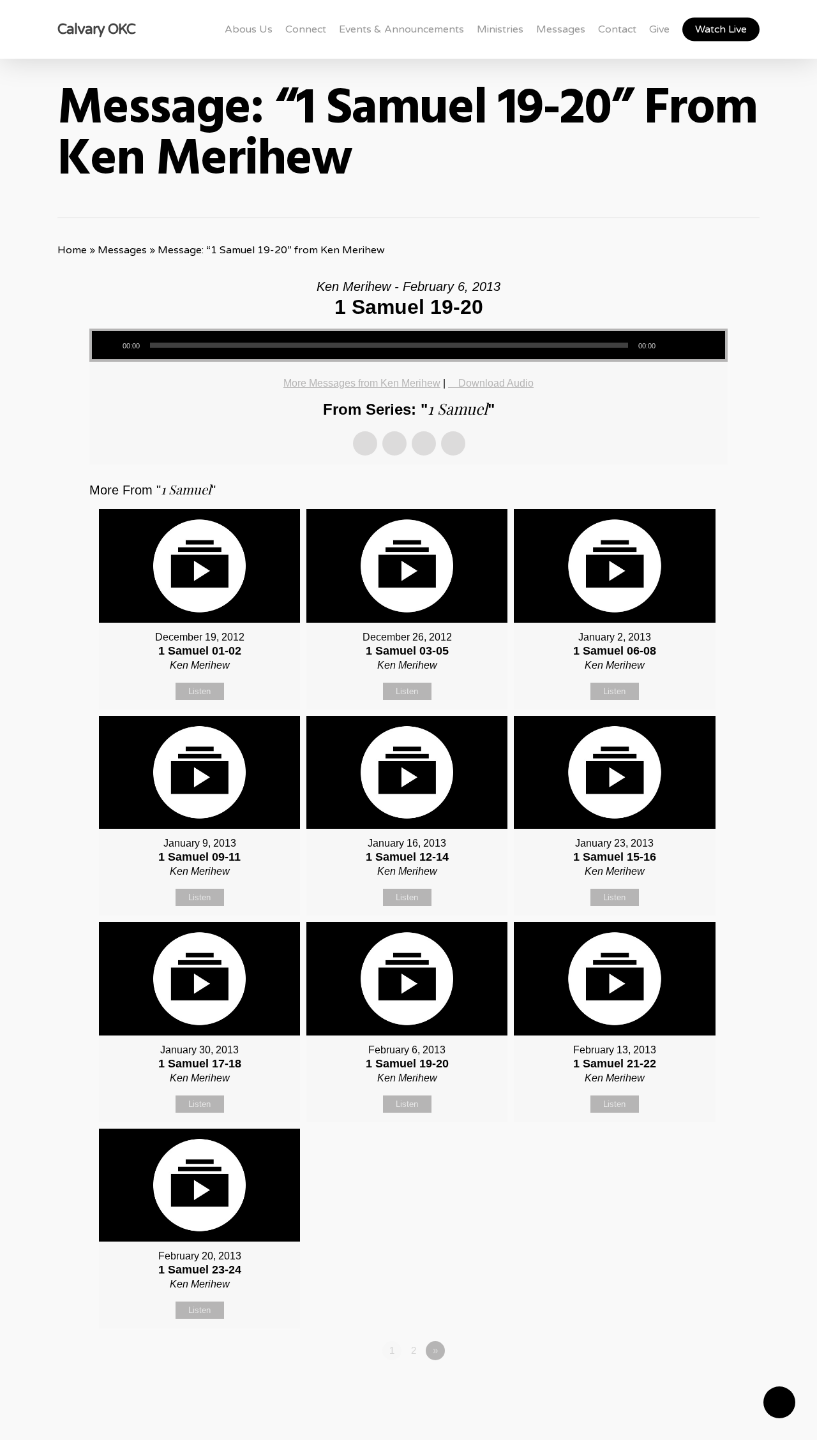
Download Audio (496, 383)
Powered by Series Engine (680, 1386)
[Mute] (670, 345)
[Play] (106, 345)
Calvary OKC (96, 29)
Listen (199, 691)
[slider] (701, 340)
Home (72, 250)
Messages (122, 250)
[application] (408, 345)
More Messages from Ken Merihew (361, 383)
